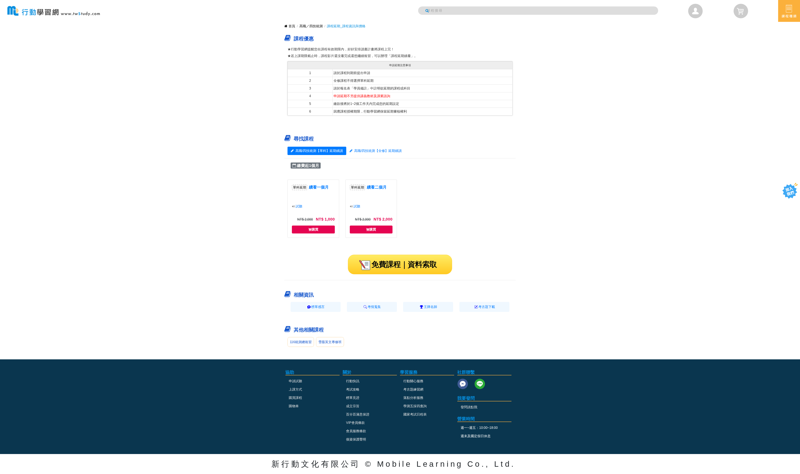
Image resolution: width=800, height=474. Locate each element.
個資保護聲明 (356, 439)
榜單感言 (318, 307)
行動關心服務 (413, 381)
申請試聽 (295, 381)
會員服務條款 (356, 431)
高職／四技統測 (311, 26)
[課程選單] (789, 11)
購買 (315, 229)
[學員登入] (695, 11)
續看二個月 (377, 187)
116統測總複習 (301, 342)
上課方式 (295, 389)
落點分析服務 (413, 398)
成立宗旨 (352, 406)
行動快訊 (352, 381)
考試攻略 (352, 389)
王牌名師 (430, 307)
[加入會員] (790, 190)
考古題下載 (486, 307)
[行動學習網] (53, 11)
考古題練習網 (413, 389)
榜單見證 (352, 398)
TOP (787, 207)
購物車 (294, 406)
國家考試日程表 (415, 414)
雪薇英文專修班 (330, 342)
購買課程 (295, 398)
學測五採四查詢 (415, 406)
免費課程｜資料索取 (404, 264)
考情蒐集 (374, 307)
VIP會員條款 (355, 422)
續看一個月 (319, 187)
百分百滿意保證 (357, 414)
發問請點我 (469, 407)
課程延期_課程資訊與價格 (346, 26)
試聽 (299, 206)
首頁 (292, 26)
